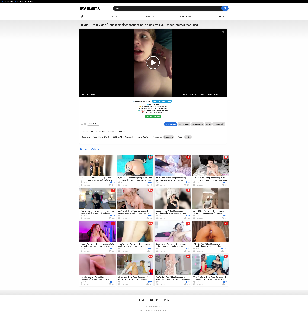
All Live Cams (8, 1)
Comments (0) (219, 124)
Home (82, 16)
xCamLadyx (151, 310)
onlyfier (188, 137)
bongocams (168, 137)
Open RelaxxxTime (153, 116)
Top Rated (149, 16)
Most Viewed (185, 16)
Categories (223, 16)
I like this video (82, 124)
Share (208, 124)
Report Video (184, 124)
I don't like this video (85, 124)
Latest (115, 16)
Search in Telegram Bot (162, 101)
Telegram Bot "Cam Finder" (26, 1)
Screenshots (197, 124)
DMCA (166, 300)
